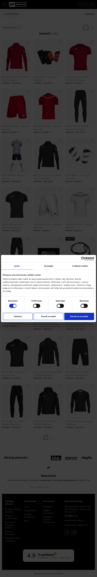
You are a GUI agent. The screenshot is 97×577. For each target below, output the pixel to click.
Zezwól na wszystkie (79, 316)
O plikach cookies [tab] (80, 266)
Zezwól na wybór (48, 316)
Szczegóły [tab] (48, 266)
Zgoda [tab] (17, 266)
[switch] (36, 306)
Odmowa (18, 316)
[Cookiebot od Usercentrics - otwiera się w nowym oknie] (83, 259)
